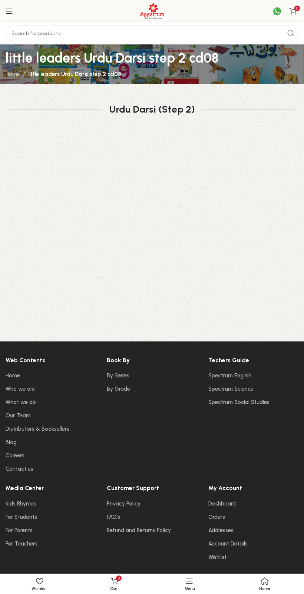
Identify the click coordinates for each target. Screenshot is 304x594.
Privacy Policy (124, 503)
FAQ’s (113, 517)
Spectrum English (229, 375)
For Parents (19, 530)
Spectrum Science (231, 389)
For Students (21, 517)
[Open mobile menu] (9, 11)
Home (13, 74)
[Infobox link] (272, 11)
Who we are (20, 389)
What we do (21, 402)
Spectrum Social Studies (239, 402)
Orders (216, 517)
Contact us (19, 468)
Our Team (18, 415)
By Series (118, 375)
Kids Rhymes (21, 503)
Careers (15, 455)
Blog (11, 442)
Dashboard (222, 503)
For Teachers (21, 543)
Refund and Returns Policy (139, 530)
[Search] (290, 33)
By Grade (118, 389)
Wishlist (217, 557)
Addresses (221, 530)
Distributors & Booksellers (37, 429)
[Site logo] (152, 10)
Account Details (228, 543)
